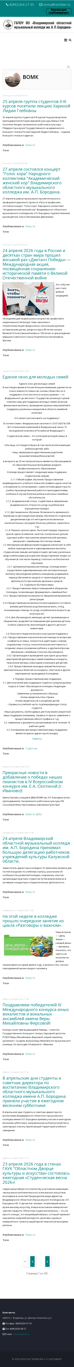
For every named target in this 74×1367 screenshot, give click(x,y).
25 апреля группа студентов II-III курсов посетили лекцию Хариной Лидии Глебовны (36, 106)
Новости (30, 145)
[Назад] (32, 1261)
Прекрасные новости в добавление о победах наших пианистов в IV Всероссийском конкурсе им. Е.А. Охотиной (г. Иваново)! (33, 782)
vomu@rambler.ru (56, 4)
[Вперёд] (47, 1261)
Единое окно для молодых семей (35, 377)
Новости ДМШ (33, 814)
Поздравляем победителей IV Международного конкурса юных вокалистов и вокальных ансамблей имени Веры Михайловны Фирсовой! (36, 1014)
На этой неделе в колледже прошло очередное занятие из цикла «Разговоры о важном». (33, 920)
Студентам (31, 748)
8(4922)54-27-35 (21, 4)
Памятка (37, 738)
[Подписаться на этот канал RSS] (68, 67)
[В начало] (25, 1261)
